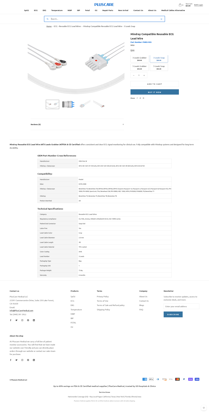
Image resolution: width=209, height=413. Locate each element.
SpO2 (26, 10)
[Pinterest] (143, 98)
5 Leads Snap (159, 67)
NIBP (70, 10)
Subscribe (173, 314)
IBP (78, 10)
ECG (36, 10)
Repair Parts (107, 10)
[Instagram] (22, 319)
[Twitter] (140, 98)
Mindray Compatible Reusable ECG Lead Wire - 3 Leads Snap (109, 26)
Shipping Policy (103, 309)
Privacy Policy (103, 296)
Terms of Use (102, 301)
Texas (113, 396)
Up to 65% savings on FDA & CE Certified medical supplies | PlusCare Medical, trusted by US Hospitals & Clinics (104, 386)
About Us (152, 10)
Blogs (141, 305)
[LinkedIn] (34, 319)
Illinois (134, 396)
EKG (44, 10)
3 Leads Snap (159, 58)
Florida (127, 396)
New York (120, 396)
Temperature (57, 10)
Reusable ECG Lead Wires (70, 26)
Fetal (87, 10)
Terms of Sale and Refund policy (110, 305)
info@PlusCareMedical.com (21, 310)
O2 (96, 10)
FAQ (141, 309)
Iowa (139, 396)
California (106, 396)
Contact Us (138, 10)
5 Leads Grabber (140, 67)
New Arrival (123, 10)
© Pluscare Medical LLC (18, 380)
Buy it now (154, 92)
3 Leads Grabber (140, 58)
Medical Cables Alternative (173, 10)
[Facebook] (137, 98)
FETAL (73, 322)
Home (49, 26)
